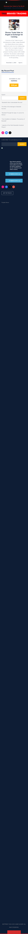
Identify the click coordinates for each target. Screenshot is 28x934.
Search (3, 94)
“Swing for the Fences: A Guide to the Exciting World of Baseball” (10, 310)
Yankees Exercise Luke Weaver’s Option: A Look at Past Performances (10, 380)
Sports (20, 62)
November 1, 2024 (11, 62)
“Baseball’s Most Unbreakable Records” (12, 102)
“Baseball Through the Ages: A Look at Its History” (12, 113)
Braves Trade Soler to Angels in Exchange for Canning (14, 34)
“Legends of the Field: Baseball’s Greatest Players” (12, 126)
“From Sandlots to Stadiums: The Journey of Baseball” (13, 120)
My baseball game (10, 328)
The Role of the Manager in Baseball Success (11, 107)
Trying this (10, 344)
